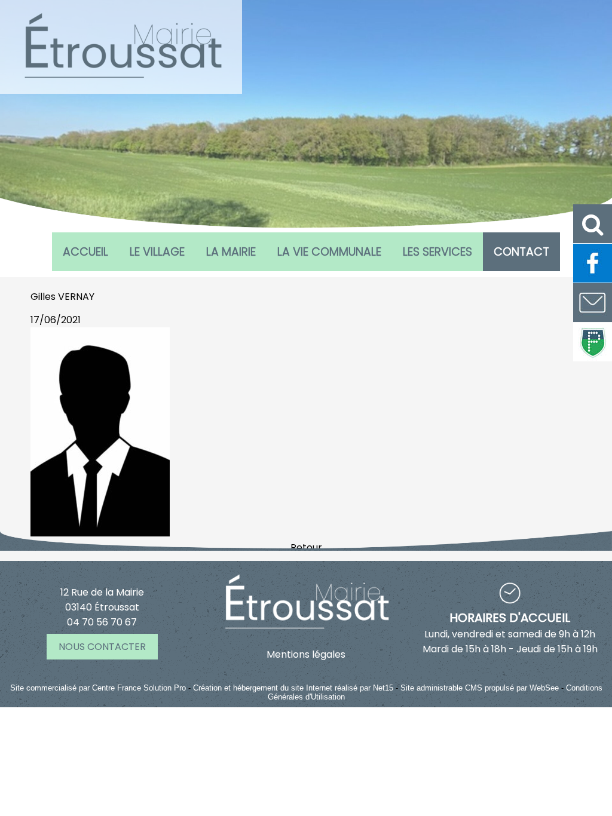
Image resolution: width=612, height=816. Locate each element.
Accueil (85, 252)
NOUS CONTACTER (102, 647)
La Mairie (231, 252)
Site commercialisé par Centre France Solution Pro (98, 687)
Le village (157, 252)
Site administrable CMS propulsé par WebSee (479, 687)
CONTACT (521, 252)
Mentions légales (306, 654)
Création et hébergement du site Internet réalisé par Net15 (293, 687)
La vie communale (329, 252)
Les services (437, 252)
